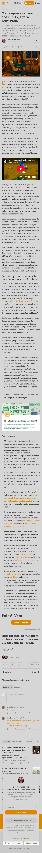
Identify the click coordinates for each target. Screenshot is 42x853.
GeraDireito (10, 707)
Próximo (34, 672)
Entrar (37, 3)
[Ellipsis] (39, 707)
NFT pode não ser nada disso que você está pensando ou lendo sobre (15, 750)
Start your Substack (14, 843)
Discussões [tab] (28, 741)
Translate (6, 9)
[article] (21, 755)
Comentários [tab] (7, 687)
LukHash (14, 577)
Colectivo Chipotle (12, 574)
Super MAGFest (22, 557)
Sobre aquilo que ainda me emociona (14, 769)
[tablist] (12, 687)
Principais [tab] (6, 741)
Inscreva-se (29, 3)
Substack (12, 848)
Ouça (37, 41)
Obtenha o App (31, 843)
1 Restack (17, 657)
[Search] (38, 741)
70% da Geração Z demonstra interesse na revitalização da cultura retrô (21, 498)
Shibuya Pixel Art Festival (26, 560)
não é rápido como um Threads (24, 301)
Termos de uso (10, 828)
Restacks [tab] (17, 687)
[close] (35, 777)
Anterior (8, 672)
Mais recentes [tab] (17, 741)
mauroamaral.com (13, 40)
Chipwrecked (26, 554)
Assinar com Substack (22, 820)
